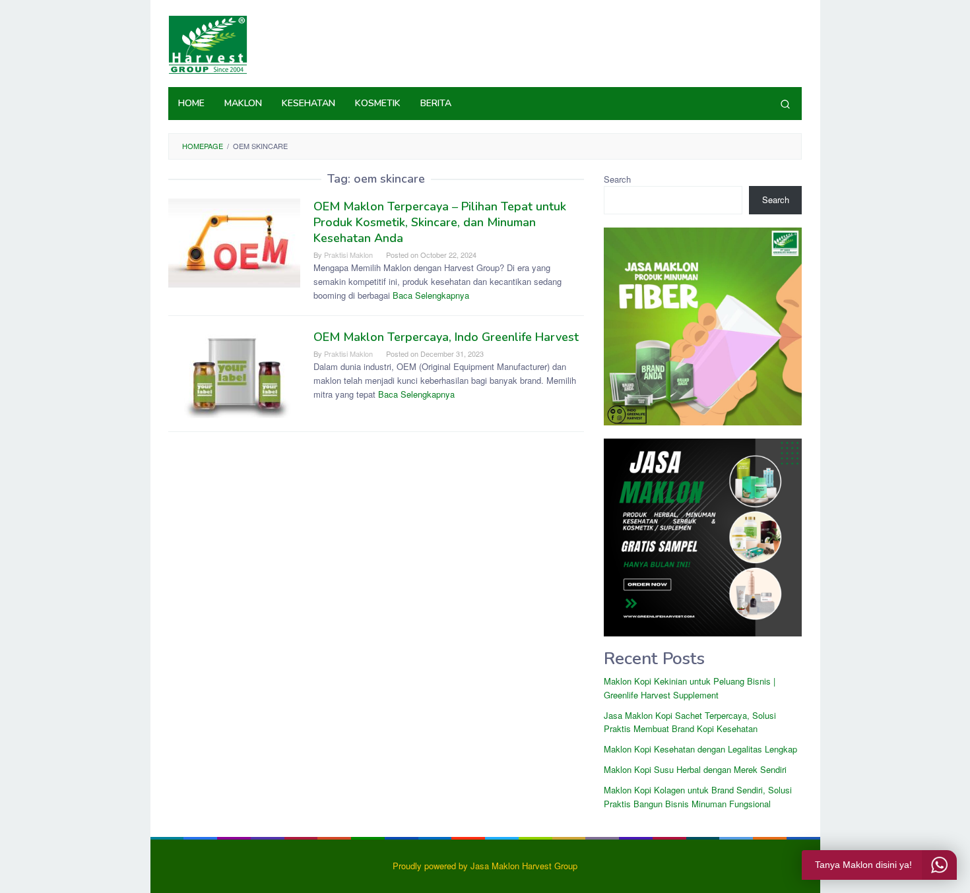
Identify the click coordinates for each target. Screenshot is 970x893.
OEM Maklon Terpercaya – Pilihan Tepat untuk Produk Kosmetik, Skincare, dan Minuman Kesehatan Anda (439, 222)
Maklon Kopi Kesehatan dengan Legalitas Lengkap (700, 749)
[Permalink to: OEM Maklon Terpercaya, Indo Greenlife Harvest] (234, 372)
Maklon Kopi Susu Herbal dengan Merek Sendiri (695, 769)
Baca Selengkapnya (431, 295)
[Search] (785, 103)
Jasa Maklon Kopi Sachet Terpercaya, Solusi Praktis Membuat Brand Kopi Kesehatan (690, 722)
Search (617, 179)
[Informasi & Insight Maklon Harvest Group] (207, 43)
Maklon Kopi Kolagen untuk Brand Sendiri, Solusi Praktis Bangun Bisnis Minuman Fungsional (698, 797)
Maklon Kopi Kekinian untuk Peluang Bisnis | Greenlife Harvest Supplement (689, 688)
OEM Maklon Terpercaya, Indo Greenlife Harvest (446, 337)
